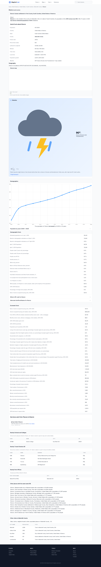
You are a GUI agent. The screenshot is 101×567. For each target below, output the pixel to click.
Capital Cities (12, 554)
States (10, 552)
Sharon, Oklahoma (15, 508)
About (74, 550)
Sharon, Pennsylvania (16, 503)
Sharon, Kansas (14, 506)
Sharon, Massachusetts (16, 487)
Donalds (12, 536)
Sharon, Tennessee (15, 501)
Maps (43, 2)
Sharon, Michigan (14, 493)
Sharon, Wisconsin (15, 499)
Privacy (74, 554)
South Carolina (30, 6)
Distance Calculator (56, 550)
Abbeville (33, 19)
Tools (49, 2)
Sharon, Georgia (14, 510)
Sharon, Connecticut (15, 491)
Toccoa (22, 461)
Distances (56, 2)
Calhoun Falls (13, 530)
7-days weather (58, 60)
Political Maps (33, 552)
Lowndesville (13, 539)
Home (10, 6)
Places (37, 2)
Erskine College (29, 441)
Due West (12, 533)
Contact (75, 556)
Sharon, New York (15, 495)
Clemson (22, 455)
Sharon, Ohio (13, 489)
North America (15, 6)
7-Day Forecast (14, 174)
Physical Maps (33, 550)
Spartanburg (23, 464)
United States (23, 6)
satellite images (25, 94)
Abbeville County (38, 6)
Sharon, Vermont (14, 497)
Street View (54, 554)
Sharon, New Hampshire (16, 505)
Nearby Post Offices (15, 469)
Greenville (22, 458)
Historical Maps (33, 554)
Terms (74, 552)
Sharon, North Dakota (16, 512)
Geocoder (54, 552)
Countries (11, 550)
